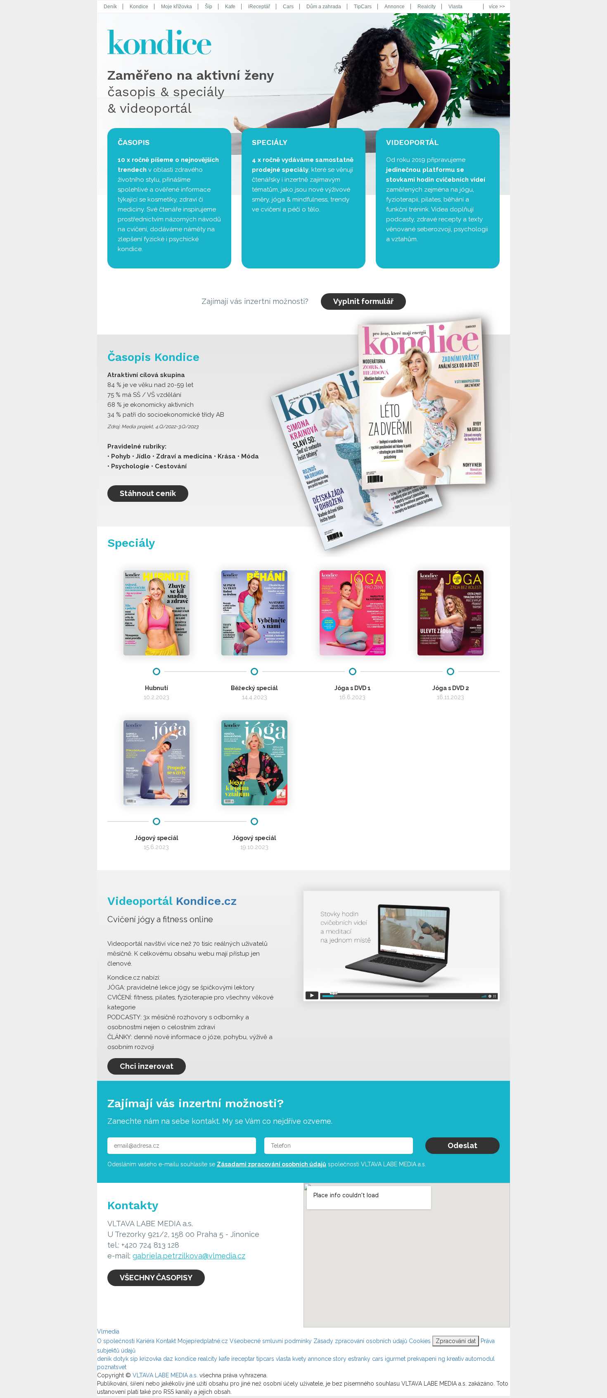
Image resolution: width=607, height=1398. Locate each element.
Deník (110, 6)
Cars (288, 6)
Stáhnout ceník (148, 493)
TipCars (363, 6)
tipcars (266, 1358)
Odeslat (462, 1145)
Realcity (426, 6)
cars (378, 1358)
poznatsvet (111, 1367)
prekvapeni (422, 1358)
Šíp (208, 6)
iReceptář (259, 6)
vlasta (284, 1358)
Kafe (230, 6)
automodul (480, 1358)
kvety (300, 1358)
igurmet (396, 1358)
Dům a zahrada (323, 6)
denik (105, 1358)
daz (169, 1358)
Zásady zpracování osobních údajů (360, 1341)
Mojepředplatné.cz (203, 1341)
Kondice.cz (206, 901)
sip (135, 1358)
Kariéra (145, 1341)
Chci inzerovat (146, 1066)
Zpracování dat (456, 1341)
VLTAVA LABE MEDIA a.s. (165, 1375)
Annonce (394, 6)
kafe (225, 1358)
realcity (208, 1358)
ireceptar (243, 1358)
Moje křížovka (176, 6)
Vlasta (455, 6)
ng (442, 1358)
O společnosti (116, 1341)
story (340, 1358)
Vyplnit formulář (363, 301)
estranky (360, 1358)
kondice (186, 1358)
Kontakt (166, 1341)
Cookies (420, 1341)
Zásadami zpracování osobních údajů (271, 1164)
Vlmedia (108, 1331)
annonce (320, 1358)
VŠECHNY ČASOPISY (156, 1277)
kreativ (456, 1358)
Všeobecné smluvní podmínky (271, 1341)
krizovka (151, 1358)
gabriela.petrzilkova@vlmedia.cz (189, 1255)
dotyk (121, 1358)
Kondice (139, 6)
